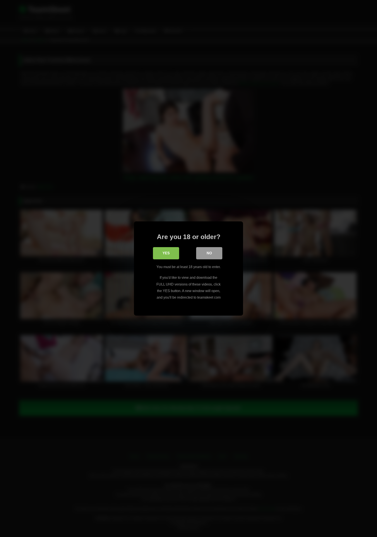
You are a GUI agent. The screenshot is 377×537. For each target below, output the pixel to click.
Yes (166, 253)
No (209, 253)
